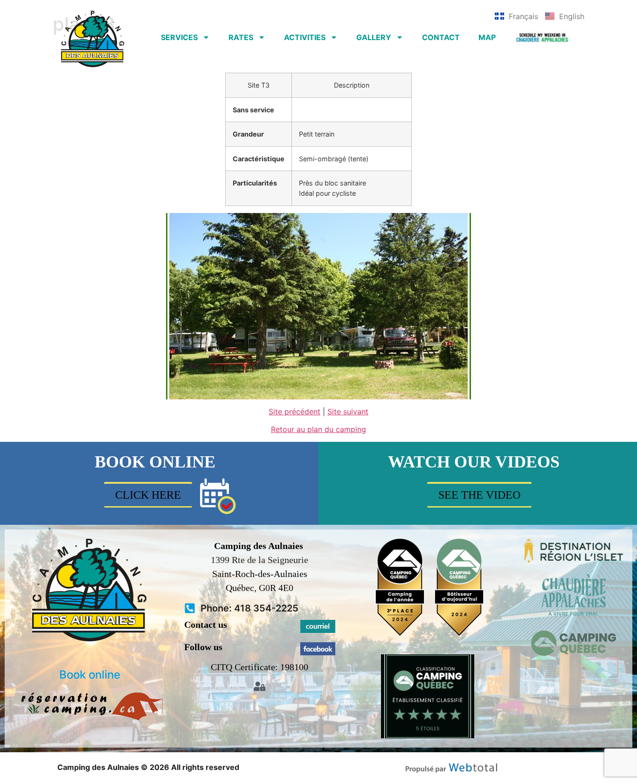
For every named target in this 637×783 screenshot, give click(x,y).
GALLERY (373, 37)
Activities (304, 37)
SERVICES (179, 37)
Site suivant (347, 411)
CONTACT (441, 37)
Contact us (205, 624)
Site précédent (294, 411)
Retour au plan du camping (318, 429)
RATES (240, 37)
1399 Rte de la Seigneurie (259, 560)
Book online (89, 674)
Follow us (203, 647)
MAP (487, 37)
